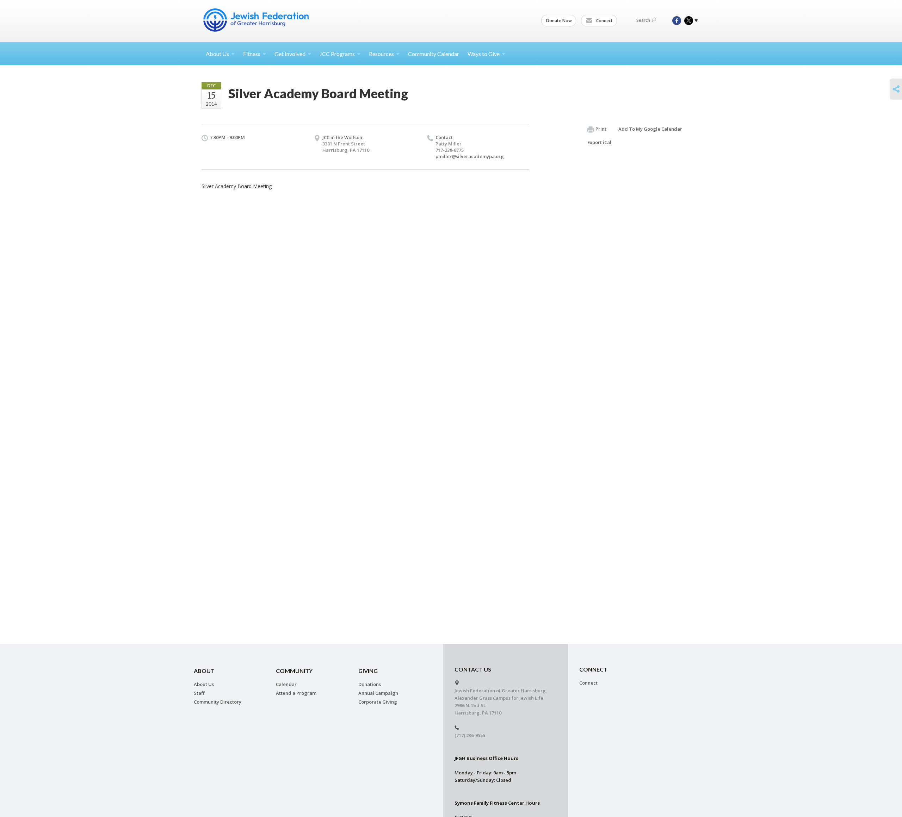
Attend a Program (296, 693)
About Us (204, 684)
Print (600, 129)
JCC (337, 53)
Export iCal (599, 142)
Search (643, 20)
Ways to (484, 53)
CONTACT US (473, 669)
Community (294, 670)
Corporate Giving (377, 702)
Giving (368, 670)
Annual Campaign (378, 693)
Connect (604, 21)
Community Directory (217, 702)
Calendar (286, 684)
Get (289, 53)
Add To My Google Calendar (650, 129)
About (217, 53)
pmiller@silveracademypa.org (469, 156)
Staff (199, 693)
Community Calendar (433, 53)
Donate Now (559, 21)
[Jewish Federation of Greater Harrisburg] (257, 20)
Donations (369, 684)
